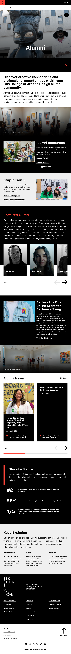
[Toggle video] (66, 15)
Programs (23, 437)
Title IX (6, 628)
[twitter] (34, 644)
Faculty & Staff (54, 608)
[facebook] (37, 644)
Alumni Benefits (42, 162)
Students (53, 437)
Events (29, 552)
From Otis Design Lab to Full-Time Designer (51, 388)
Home (6, 8)
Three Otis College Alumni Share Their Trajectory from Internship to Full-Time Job (17, 423)
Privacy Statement (9, 632)
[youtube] (26, 644)
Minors (17, 437)
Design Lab (55, 436)
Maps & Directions (10, 601)
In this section (9, 65)
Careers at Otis (31, 612)
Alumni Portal (42, 158)
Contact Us (7, 604)
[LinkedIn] (45, 644)
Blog (24, 436)
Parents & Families (55, 604)
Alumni (19, 436)
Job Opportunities (43, 166)
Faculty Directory (9, 608)
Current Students (54, 601)
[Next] (64, 282)
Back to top (63, 635)
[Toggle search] (68, 2)
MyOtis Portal (8, 612)
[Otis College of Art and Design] (2, 2)
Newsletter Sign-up (12, 195)
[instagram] (30, 644)
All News (63, 378)
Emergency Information (11, 638)
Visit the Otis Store (44, 338)
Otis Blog (52, 552)
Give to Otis (30, 615)
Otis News (29, 601)
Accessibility (7, 635)
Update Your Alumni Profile (15, 199)
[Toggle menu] (65, 2)
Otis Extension (9, 552)
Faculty (11, 437)
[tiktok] (41, 644)
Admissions (13, 436)
